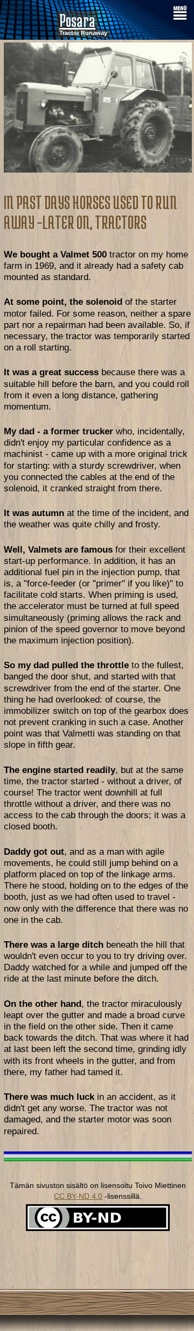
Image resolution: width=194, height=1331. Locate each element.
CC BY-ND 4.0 (78, 1196)
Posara (77, 20)
